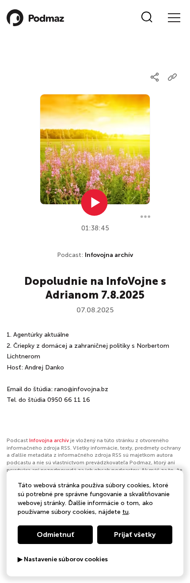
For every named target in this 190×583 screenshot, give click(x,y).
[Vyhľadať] (147, 17)
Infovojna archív (109, 255)
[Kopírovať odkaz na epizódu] (172, 77)
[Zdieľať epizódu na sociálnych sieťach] (154, 77)
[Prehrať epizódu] (94, 202)
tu (125, 512)
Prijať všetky (135, 534)
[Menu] (173, 18)
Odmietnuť (55, 534)
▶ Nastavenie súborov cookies (63, 559)
